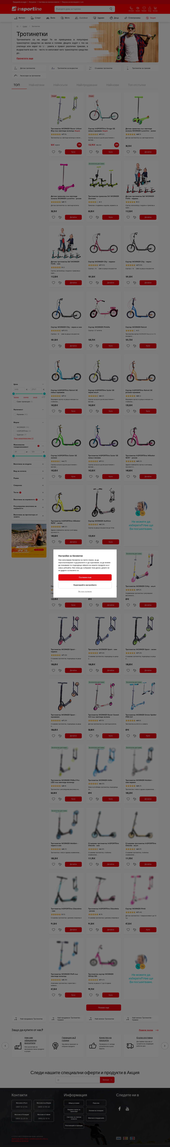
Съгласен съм (85, 577)
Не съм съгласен (85, 591)
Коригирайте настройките (85, 585)
